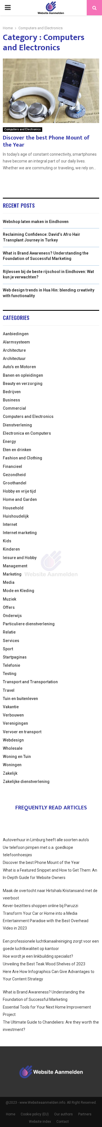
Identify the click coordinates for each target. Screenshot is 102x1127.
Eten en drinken (17, 449)
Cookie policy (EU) (35, 1114)
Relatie (9, 632)
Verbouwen (13, 715)
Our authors (63, 1114)
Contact (62, 1122)
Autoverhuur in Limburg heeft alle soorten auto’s (46, 840)
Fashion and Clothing (22, 458)
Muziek (9, 599)
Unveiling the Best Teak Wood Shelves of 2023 (44, 964)
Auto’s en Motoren (19, 366)
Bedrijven (12, 391)
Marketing (12, 574)
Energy (9, 441)
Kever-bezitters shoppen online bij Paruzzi (40, 905)
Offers (9, 607)
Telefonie (11, 665)
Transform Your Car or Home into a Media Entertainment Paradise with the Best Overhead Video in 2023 (45, 920)
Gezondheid (14, 474)
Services (11, 640)
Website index (40, 1122)
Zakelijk (10, 773)
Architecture (14, 350)
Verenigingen (15, 723)
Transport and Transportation (30, 682)
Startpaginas (15, 657)
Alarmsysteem (16, 342)
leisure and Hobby (20, 557)
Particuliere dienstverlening (29, 624)
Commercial (14, 408)
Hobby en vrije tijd (19, 491)
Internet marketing (20, 532)
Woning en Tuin (17, 756)
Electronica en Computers (27, 433)
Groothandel (14, 483)
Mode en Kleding (18, 590)
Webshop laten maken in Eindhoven (36, 221)
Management (15, 566)
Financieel (12, 466)
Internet (10, 524)
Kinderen (11, 549)
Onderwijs (12, 615)
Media (8, 582)
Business (11, 400)
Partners (85, 1114)
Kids (7, 541)
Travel (8, 690)
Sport (8, 649)
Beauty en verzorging (22, 383)
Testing (9, 673)
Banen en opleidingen (23, 375)
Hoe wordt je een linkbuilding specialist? (38, 956)
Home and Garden (20, 499)
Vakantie (11, 707)
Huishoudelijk (16, 516)
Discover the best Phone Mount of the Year (46, 141)
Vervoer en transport (22, 732)
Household (13, 508)
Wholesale (12, 748)
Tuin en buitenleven (20, 698)
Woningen (12, 765)
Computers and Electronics (22, 129)
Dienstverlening (17, 425)
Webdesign (13, 740)
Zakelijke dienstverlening (26, 781)
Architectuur (14, 358)
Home (10, 1114)
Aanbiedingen (16, 334)
